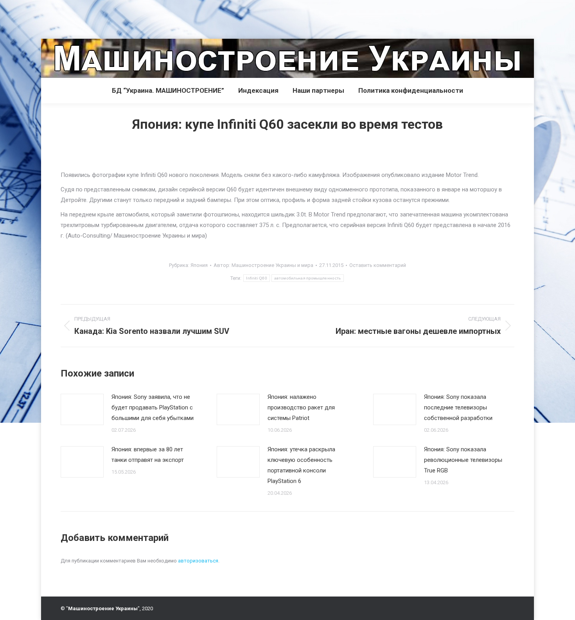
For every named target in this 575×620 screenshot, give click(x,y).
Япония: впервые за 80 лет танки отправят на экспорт (147, 454)
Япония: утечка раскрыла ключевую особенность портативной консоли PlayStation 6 (301, 465)
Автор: (263, 265)
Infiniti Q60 (256, 278)
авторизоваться (198, 561)
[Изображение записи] (82, 409)
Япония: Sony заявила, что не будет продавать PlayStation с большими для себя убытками (152, 407)
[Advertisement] (142, 17)
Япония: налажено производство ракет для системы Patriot (301, 407)
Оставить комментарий (377, 265)
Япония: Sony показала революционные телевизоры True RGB (463, 460)
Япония (199, 265)
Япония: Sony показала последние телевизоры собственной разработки (458, 407)
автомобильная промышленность (307, 278)
